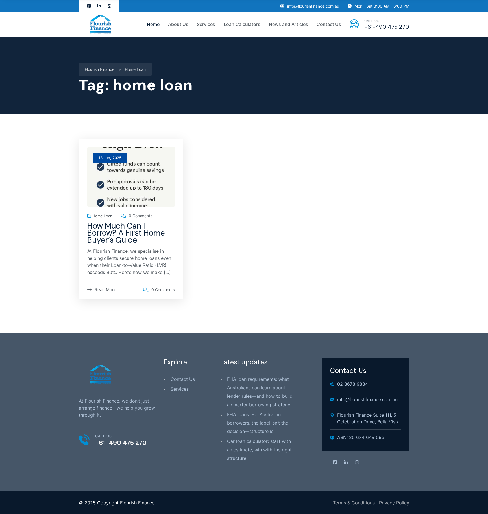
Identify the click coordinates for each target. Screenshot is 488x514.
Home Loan (102, 216)
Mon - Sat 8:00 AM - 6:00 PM (381, 6)
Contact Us (329, 24)
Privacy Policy (394, 503)
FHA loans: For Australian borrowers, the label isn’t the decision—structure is (257, 423)
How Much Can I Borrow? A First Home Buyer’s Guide (126, 233)
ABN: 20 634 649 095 (360, 437)
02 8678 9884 (352, 384)
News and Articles (288, 24)
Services (180, 389)
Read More (105, 289)
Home (153, 24)
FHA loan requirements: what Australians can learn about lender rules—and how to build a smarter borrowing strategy (260, 391)
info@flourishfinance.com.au (313, 6)
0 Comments (140, 216)
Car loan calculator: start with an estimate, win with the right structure (259, 449)
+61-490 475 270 (386, 26)
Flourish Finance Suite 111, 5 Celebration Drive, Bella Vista (368, 418)
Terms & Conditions (354, 503)
